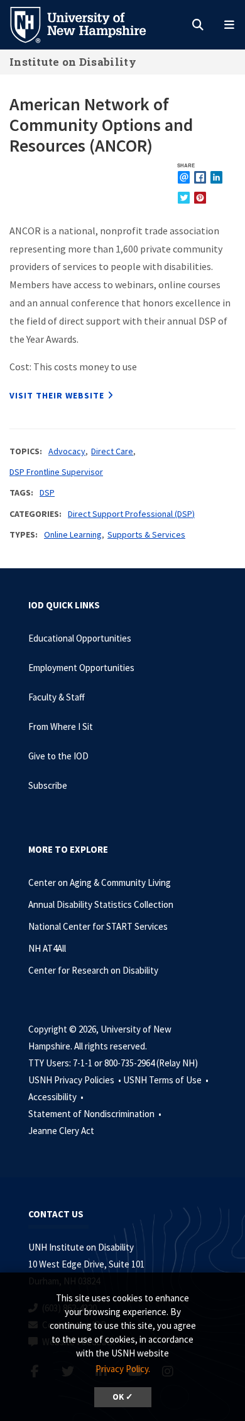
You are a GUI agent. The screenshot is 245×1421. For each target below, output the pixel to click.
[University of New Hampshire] (87, 24)
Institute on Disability (72, 62)
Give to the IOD (58, 756)
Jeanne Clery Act (61, 1131)
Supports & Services (146, 534)
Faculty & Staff (56, 697)
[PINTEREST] (200, 198)
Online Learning (73, 534)
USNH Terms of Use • (166, 1080)
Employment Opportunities (81, 668)
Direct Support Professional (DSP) (131, 513)
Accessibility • (56, 1097)
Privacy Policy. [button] (122, 1369)
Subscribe (47, 785)
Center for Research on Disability (93, 970)
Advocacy (66, 451)
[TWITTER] (184, 198)
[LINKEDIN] (216, 177)
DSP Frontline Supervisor (56, 471)
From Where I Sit (60, 726)
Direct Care (112, 451)
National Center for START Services (98, 926)
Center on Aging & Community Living (99, 882)
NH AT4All (47, 948)
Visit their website (56, 395)
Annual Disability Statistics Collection (100, 904)
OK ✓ (122, 1397)
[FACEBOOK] (200, 177)
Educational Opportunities (79, 638)
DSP (47, 492)
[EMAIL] (184, 177)
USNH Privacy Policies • (75, 1080)
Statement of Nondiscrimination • (95, 1114)
